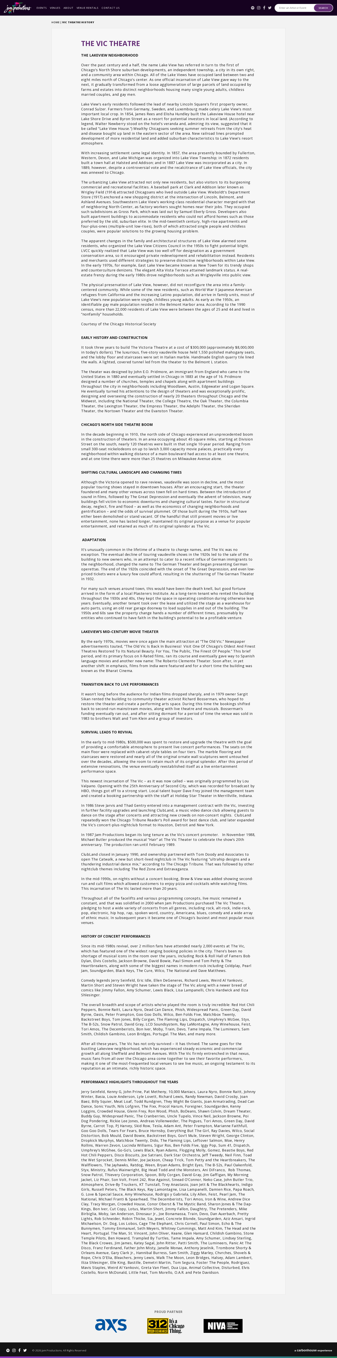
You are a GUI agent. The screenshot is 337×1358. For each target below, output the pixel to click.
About (69, 8)
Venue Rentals (87, 8)
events (42, 8)
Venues (55, 8)
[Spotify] (252, 8)
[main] (168, 661)
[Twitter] (270, 8)
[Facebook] (264, 8)
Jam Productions (17, 8)
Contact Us (111, 8)
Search (323, 7)
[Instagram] (258, 8)
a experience (313, 1350)
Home (55, 22)
